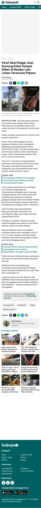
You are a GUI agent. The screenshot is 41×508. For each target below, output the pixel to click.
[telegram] (22, 83)
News (10, 58)
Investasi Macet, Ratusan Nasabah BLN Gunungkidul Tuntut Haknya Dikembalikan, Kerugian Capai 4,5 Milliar (20, 249)
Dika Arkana (6, 77)
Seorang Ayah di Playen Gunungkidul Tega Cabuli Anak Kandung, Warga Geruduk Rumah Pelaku (19, 180)
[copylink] (26, 83)
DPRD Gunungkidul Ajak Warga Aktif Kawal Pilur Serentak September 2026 (30, 391)
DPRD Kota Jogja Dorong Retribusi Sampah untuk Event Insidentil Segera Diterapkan (10, 392)
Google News (29, 294)
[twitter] (14, 83)
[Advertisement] (20, 32)
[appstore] (7, 492)
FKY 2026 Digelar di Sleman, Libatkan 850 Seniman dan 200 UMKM (29, 350)
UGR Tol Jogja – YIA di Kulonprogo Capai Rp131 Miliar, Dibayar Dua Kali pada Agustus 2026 (10, 372)
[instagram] (12, 483)
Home (4, 58)
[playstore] (20, 492)
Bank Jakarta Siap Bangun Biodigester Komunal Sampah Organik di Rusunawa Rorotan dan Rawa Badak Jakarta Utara (10, 352)
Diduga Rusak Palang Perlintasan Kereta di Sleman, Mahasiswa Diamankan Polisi (29, 371)
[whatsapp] (18, 83)
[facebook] (10, 83)
